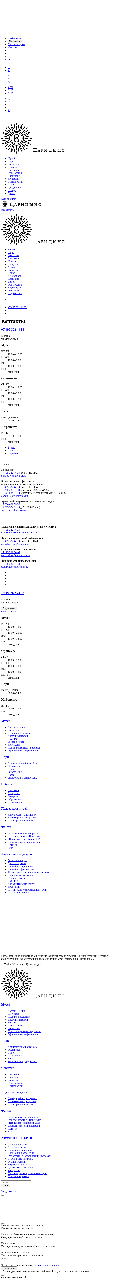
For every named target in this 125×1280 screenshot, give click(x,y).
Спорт (11, 184)
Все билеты (7, 209)
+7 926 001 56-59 (10, 504)
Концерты (13, 178)
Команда (12, 738)
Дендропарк (14, 187)
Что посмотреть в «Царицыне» (25, 836)
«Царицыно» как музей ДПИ (24, 839)
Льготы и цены (16, 727)
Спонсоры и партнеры (20, 820)
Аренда (12, 190)
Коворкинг (14, 886)
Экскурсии (14, 175)
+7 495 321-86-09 (10, 552)
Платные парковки (18, 892)
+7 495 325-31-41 (10, 490)
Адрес (11, 447)
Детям (11, 193)
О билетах (13, 290)
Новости (12, 167)
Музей (11, 158)
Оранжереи (14, 766)
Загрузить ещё (9, 1191)
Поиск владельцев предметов (24, 747)
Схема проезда (9, 611)
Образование (15, 172)
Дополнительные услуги (21, 883)
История (12, 845)
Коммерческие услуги (16, 854)
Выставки (13, 170)
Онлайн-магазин (17, 878)
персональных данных (46, 1265)
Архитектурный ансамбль (22, 763)
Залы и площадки (17, 860)
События (7, 784)
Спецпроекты (15, 181)
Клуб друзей (15, 287)
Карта (11, 774)
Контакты (13, 164)
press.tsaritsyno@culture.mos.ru (17, 544)
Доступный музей (18, 736)
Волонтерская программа (22, 817)
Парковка (13, 453)
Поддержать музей (14, 808)
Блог (10, 847)
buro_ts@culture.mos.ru (13, 475)
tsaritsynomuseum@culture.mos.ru (19, 532)
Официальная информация (23, 750)
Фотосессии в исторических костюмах (29, 872)
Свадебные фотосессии (21, 869)
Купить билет (8, 198)
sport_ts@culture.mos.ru (13, 510)
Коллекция (14, 744)
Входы (11, 450)
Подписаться (15, 293)
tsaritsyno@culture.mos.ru (14, 566)
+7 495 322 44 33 (12, 329)
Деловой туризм (17, 863)
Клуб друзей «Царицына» (22, 814)
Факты (6, 827)
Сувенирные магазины (20, 875)
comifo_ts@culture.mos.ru (14, 495)
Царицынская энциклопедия (24, 842)
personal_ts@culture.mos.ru (15, 555)
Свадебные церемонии (20, 866)
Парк (11, 161)
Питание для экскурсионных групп (27, 889)
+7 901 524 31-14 (10, 492)
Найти (5, 1185)
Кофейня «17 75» (17, 880)
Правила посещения (19, 733)
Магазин (12, 261)
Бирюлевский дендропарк (22, 777)
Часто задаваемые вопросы (23, 833)
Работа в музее (16, 741)
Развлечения (15, 771)
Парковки (13, 278)
